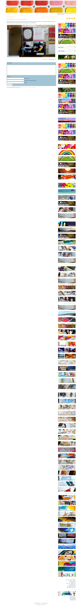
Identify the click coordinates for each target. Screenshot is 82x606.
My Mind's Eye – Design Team (70, 583)
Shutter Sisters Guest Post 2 (71, 587)
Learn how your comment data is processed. (28, 87)
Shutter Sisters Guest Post (71, 586)
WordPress (41, 604)
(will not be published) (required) (30, 80)
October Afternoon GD (71, 585)
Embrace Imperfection (72, 598)
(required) (26, 78)
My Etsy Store (73, 582)
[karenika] (41, 7)
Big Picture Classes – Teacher (70, 579)
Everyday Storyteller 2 (72, 581)
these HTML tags (13, 76)
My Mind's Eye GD (72, 584)
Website (25, 82)
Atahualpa (44, 604)
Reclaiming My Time (73, 596)
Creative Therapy (72, 580)
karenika (41, 603)
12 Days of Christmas (72, 597)
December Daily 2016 (52, 59)
